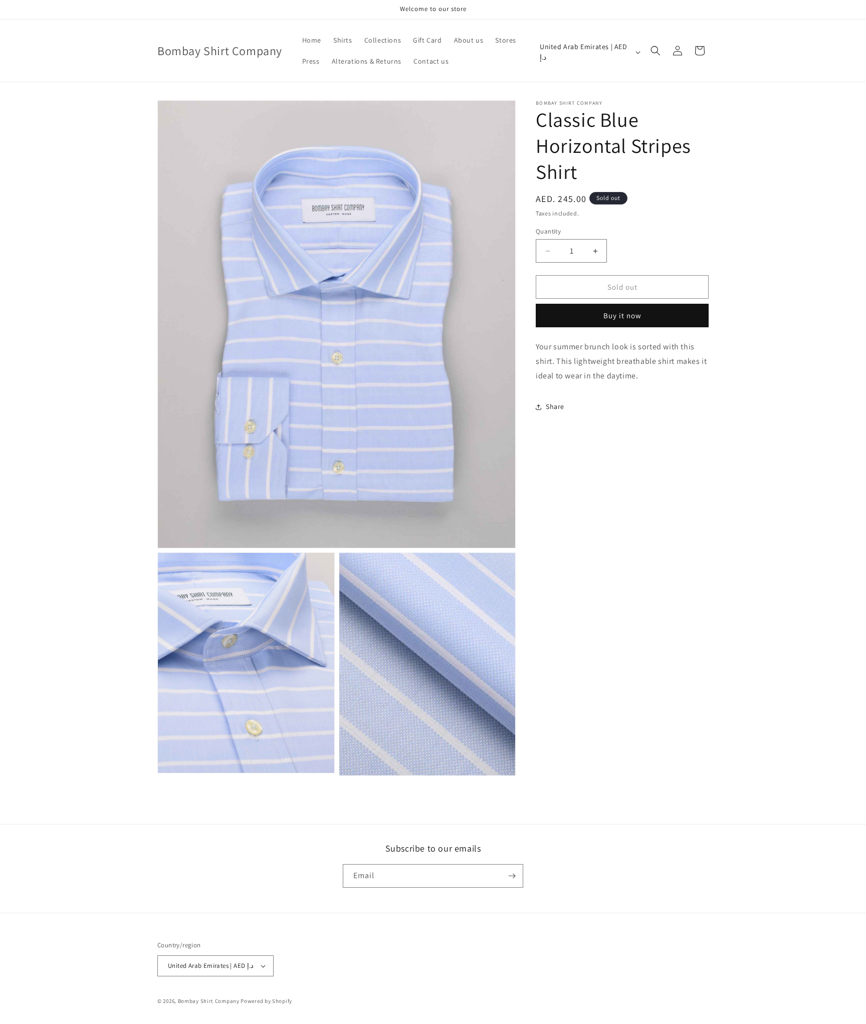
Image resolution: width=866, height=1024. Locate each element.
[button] (655, 51)
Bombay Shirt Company (209, 1000)
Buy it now (622, 315)
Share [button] (555, 406)
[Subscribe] (512, 876)
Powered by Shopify (266, 1000)
